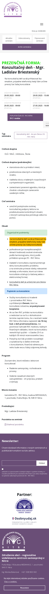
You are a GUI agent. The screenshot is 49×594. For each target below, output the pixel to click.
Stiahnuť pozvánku (15, 424)
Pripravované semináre (40, 39)
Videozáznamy (24, 38)
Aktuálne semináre (8, 39)
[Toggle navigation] (41, 24)
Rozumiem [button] (24, 588)
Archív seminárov (24, 47)
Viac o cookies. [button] (10, 582)
